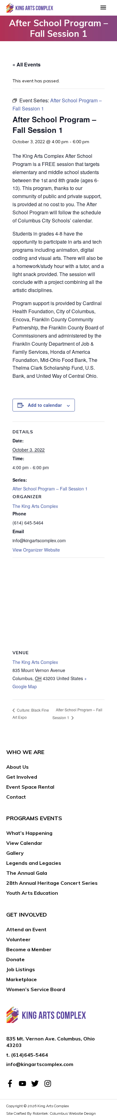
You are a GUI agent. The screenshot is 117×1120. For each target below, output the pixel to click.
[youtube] (24, 1083)
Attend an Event (26, 929)
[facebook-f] (11, 1083)
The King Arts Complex (35, 506)
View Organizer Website (36, 550)
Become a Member (28, 949)
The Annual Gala (26, 873)
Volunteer (18, 939)
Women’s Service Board (35, 989)
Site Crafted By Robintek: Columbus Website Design (51, 1113)
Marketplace (21, 979)
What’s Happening (29, 833)
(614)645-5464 (29, 1055)
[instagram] (49, 1083)
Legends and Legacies (33, 863)
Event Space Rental (30, 787)
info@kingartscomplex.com (39, 1064)
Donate (15, 959)
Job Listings (20, 969)
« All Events (26, 64)
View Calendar (24, 843)
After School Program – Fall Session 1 (50, 488)
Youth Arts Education (32, 893)
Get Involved (21, 777)
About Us (17, 767)
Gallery (15, 853)
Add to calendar (45, 405)
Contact (16, 797)
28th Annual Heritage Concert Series (52, 883)
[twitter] (36, 1083)
